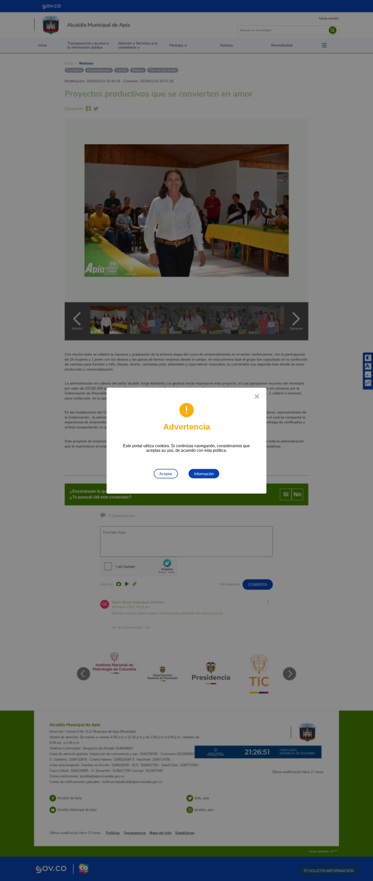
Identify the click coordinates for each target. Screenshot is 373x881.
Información (204, 473)
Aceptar (165, 473)
